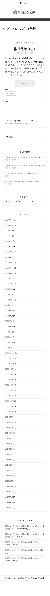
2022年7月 (9, 257)
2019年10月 (9, 428)
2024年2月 (9, 225)
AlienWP (24, 581)
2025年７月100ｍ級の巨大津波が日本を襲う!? (21, 542)
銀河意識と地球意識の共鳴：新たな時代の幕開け (22, 181)
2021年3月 (9, 337)
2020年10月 (9, 364)
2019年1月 (8, 476)
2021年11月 (9, 300)
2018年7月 (9, 508)
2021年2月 (9, 342)
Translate (23, 124)
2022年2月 (9, 284)
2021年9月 (9, 311)
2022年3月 (9, 278)
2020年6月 (9, 385)
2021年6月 (9, 326)
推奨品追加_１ (25, 49)
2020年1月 (9, 412)
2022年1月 (9, 289)
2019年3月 (9, 465)
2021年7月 (9, 321)
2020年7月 (9, 380)
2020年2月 (9, 406)
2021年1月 (9, 348)
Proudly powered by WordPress (17, 578)
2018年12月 (9, 481)
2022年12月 (9, 247)
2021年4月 (9, 332)
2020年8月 (9, 374)
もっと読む (25, 84)
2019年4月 (9, 460)
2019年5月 (9, 454)
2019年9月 (9, 433)
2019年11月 (9, 422)
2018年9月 (9, 497)
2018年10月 (9, 492)
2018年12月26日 (25, 53)
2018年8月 (9, 502)
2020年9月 (9, 369)
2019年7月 (9, 444)
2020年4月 (9, 396)
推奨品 (19, 43)
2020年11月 (9, 359)
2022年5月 (9, 268)
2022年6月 (9, 263)
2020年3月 (9, 401)
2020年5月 (9, 390)
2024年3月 (9, 220)
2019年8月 (9, 438)
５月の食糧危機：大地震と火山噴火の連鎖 (20, 173)
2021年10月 (9, 305)
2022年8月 (9, 252)
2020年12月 (9, 353)
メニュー (26, 3)
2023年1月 (9, 241)
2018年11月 (9, 486)
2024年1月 (9, 231)
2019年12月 (9, 417)
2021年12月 (9, 295)
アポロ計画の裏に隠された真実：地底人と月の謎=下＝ (24, 157)
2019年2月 (9, 470)
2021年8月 (9, 316)
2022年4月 (9, 273)
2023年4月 (9, 236)
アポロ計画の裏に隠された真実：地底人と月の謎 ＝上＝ (25, 165)
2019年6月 (9, 449)
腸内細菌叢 (29, 43)
